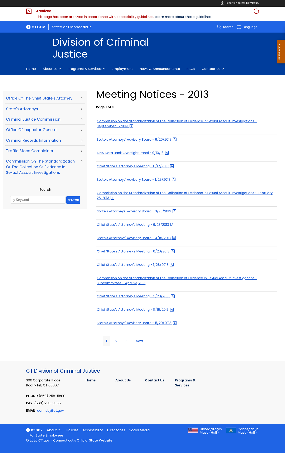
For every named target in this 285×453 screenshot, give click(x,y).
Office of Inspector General (31, 129)
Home (31, 68)
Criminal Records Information (33, 140)
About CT (54, 430)
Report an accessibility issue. (242, 3)
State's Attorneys (22, 108)
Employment (122, 68)
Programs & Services (84, 68)
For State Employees (46, 435)
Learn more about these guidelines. (183, 16)
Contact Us (211, 68)
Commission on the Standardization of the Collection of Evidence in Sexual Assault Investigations (40, 167)
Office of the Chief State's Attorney (39, 98)
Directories (116, 430)
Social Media (139, 430)
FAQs (191, 68)
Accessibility (93, 430)
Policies (72, 430)
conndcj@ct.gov (50, 410)
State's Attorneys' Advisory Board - (134, 139)
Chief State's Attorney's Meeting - (133, 166)
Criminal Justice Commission (33, 119)
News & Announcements (160, 68)
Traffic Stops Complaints (29, 150)
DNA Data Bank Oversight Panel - (130, 152)
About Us (50, 68)
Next (139, 341)
